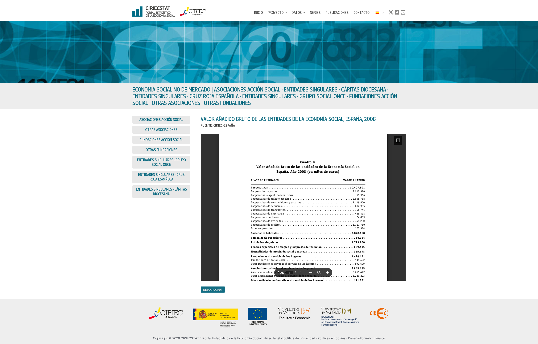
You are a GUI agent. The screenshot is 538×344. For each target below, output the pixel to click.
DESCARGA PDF (212, 289)
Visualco (378, 338)
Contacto (361, 12)
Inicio (258, 12)
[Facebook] (397, 12)
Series (315, 12)
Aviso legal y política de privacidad (289, 338)
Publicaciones (337, 12)
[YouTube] (403, 12)
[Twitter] (390, 12)
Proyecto (276, 12)
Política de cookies (331, 338)
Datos (297, 12)
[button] (285, 12)
